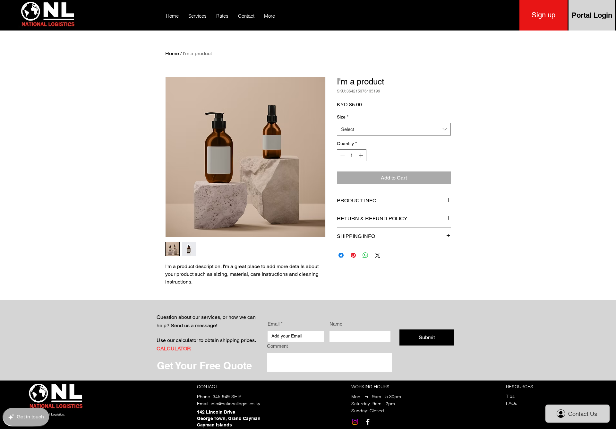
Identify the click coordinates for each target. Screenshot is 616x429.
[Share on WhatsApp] (365, 255)
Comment (277, 346)
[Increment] (361, 155)
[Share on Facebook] (341, 255)
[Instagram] (355, 422)
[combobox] (394, 129)
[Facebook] (368, 422)
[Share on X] (377, 255)
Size (342, 116)
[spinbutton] (351, 155)
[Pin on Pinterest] (353, 255)
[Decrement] (342, 155)
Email (273, 323)
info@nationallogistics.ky (235, 404)
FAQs (511, 403)
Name (335, 323)
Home (172, 53)
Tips (510, 396)
